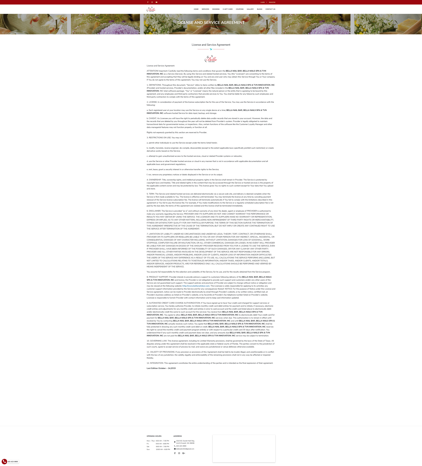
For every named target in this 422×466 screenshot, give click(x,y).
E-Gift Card (228, 9)
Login (263, 2)
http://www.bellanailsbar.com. (196, 286)
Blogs (259, 9)
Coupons (240, 9)
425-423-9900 (181, 446)
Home (196, 9)
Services (205, 9)
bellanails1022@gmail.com (185, 449)
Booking (216, 9)
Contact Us (270, 9)
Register (272, 2)
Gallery (250, 9)
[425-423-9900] (4, 461)
